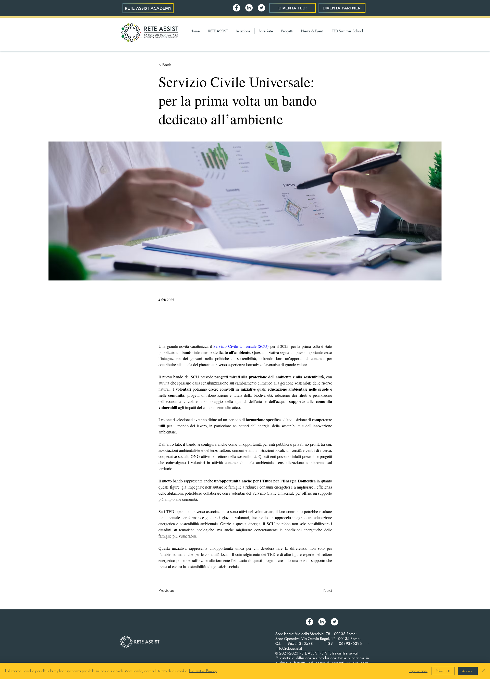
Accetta (467, 671)
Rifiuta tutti (443, 671)
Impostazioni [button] (418, 670)
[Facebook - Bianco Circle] (236, 7)
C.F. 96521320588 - (300, 643)
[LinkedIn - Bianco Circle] (249, 7)
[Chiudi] (484, 671)
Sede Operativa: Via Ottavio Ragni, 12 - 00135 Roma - (318, 638)
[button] (218, 31)
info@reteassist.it (289, 648)
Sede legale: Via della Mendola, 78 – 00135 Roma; (316, 633)
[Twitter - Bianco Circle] (261, 7)
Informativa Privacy (203, 670)
